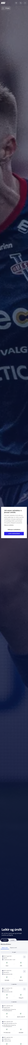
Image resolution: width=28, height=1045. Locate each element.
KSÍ (3, 3)
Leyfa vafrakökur (14, 533)
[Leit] (20, 3)
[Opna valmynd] (25, 3)
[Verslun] (16, 3)
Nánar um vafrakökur (9, 525)
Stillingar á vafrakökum (14, 529)
